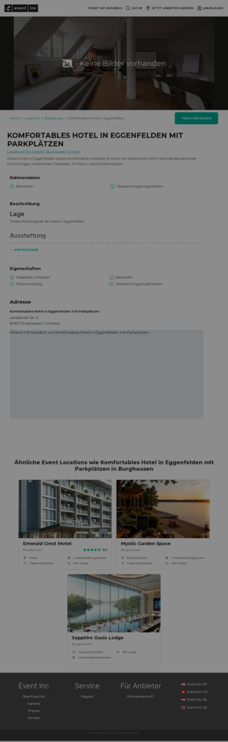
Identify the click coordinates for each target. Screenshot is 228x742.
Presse (33, 710)
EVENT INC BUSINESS (105, 8)
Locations (32, 118)
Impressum (98, 733)
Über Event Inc (33, 696)
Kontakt (34, 717)
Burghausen (53, 118)
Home (15, 118)
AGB (113, 733)
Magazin (87, 696)
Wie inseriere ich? (141, 696)
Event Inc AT (197, 684)
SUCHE (137, 8)
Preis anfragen (196, 118)
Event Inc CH (197, 692)
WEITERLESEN (26, 249)
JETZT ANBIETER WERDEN (172, 8)
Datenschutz (129, 733)
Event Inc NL (197, 699)
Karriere (34, 703)
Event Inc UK (197, 707)
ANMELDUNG (213, 8)
